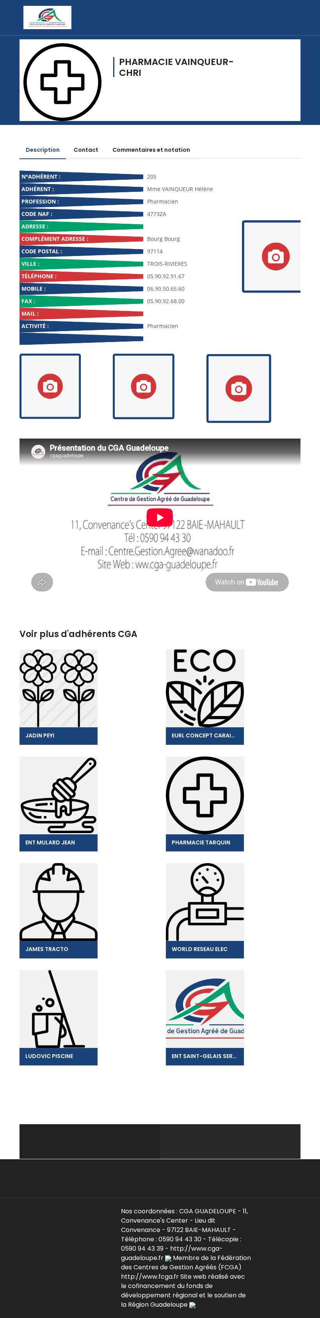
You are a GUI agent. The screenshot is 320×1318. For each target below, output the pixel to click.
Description (43, 150)
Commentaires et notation (151, 150)
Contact (86, 150)
